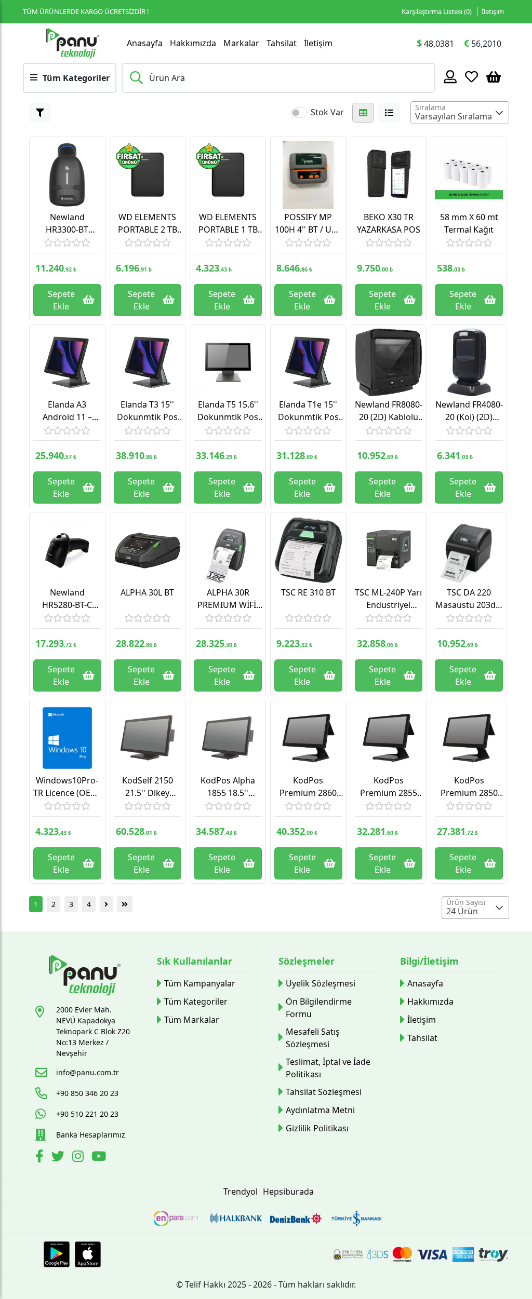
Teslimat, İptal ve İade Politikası (328, 1068)
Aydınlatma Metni (320, 1110)
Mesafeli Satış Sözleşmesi (313, 1038)
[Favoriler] (471, 76)
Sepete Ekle (61, 300)
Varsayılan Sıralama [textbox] (453, 116)
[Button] (40, 113)
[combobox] (459, 112)
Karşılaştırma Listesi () (437, 11)
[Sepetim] (493, 76)
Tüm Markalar (191, 1019)
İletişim (493, 11)
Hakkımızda (193, 43)
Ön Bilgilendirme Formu (319, 1008)
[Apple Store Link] (88, 1254)
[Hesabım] (450, 76)
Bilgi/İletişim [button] (429, 961)
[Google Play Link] (57, 1254)
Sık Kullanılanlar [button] (194, 961)
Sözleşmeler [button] (306, 961)
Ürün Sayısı (466, 902)
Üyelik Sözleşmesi (320, 983)
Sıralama (430, 107)
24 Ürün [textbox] (462, 911)
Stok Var (327, 112)
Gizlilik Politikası (317, 1128)
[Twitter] (59, 1157)
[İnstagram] (79, 1157)
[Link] (72, 43)
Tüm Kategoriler (196, 1001)
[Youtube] (100, 1157)
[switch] (298, 112)
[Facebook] (40, 1157)
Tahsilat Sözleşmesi (324, 1092)
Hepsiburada (288, 1191)
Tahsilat (282, 43)
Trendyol (240, 1191)
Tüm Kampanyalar (199, 983)
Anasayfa (145, 43)
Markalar (241, 43)
